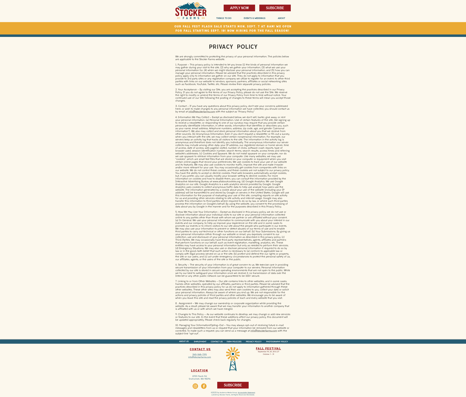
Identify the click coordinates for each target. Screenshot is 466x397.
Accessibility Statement (246, 392)
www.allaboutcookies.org (226, 181)
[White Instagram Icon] (195, 386)
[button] (275, 8)
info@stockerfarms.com (201, 112)
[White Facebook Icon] (204, 386)
